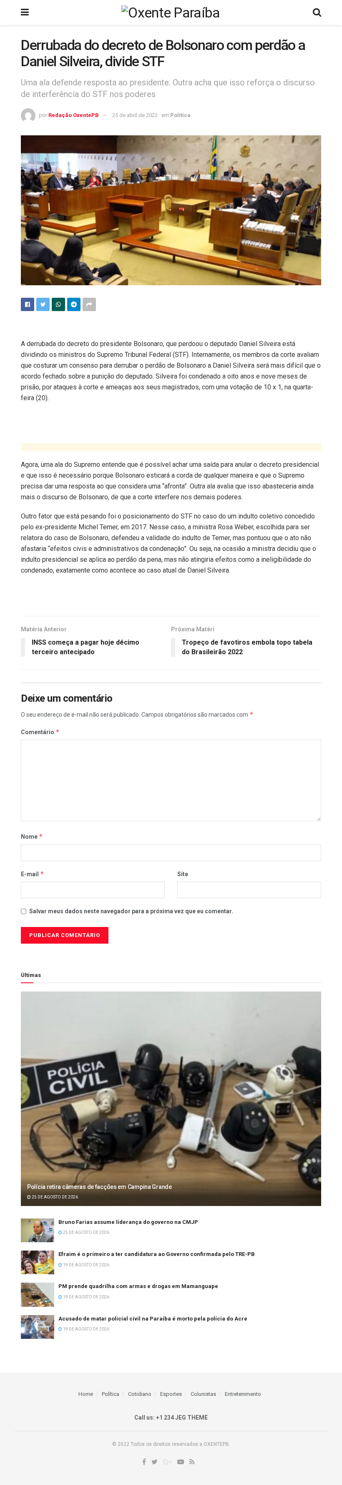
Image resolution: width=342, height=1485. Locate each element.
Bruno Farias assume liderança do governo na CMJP (128, 1222)
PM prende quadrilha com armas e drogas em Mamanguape (138, 1286)
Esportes (171, 1394)
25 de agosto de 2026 (54, 1197)
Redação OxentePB (73, 115)
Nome (32, 836)
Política (180, 115)
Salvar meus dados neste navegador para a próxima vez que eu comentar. (131, 911)
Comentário (40, 732)
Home (85, 1394)
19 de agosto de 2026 (85, 1265)
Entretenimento (243, 1394)
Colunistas (203, 1394)
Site (182, 874)
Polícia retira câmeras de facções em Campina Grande (99, 1187)
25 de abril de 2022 (135, 115)
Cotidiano (139, 1394)
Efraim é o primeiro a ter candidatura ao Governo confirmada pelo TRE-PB (156, 1254)
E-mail (32, 874)
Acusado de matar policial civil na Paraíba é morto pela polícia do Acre (152, 1319)
